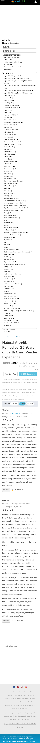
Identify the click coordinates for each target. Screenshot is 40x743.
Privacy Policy (17, 719)
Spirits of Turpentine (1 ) (12, 298)
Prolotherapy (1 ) (9, 281)
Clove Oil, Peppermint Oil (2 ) (13, 144)
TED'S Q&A (6, 331)
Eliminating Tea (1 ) (10, 169)
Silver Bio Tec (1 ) (9, 296)
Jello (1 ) (7, 225)
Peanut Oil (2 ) (9, 269)
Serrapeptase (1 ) (9, 294)
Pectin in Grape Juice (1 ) (12, 274)
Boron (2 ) (7, 112)
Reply (7, 490)
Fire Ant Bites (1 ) (10, 178)
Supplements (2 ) (10, 301)
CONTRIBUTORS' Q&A (10, 330)
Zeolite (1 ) (7, 325)
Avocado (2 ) (8, 98)
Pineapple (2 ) (9, 276)
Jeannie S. (15, 413)
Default (14, 404)
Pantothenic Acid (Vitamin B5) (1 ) (14, 264)
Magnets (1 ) (8, 240)
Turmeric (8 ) (8, 64)
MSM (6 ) (7, 247)
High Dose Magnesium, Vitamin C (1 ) (16, 208)
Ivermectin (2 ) (9, 223)
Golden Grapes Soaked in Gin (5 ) (15, 205)
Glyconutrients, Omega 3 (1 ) (13, 203)
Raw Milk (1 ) (8, 286)
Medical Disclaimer (18, 716)
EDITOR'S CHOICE (9, 51)
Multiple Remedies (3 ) (11, 250)
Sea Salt (6, 291)
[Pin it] (6, 363)
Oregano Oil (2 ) (9, 259)
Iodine (5, 220)
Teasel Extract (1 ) (10, 303)
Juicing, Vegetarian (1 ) (11, 227)
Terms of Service (30, 716)
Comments (28, 374)
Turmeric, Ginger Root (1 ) (12, 308)
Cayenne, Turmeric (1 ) (11, 130)
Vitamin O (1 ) (8, 316)
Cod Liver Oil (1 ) (9, 149)
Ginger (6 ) (8, 196)
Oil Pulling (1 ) (8, 257)
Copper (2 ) (8, 156)
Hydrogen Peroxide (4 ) (12, 218)
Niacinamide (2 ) (9, 254)
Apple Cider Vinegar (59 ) (12, 57)
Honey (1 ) (7, 213)
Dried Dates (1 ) (9, 166)
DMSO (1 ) (7, 164)
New (23, 404)
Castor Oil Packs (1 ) (10, 125)
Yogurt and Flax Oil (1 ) (11, 323)
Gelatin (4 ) (8, 191)
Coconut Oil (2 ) (9, 147)
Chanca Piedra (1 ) (10, 134)
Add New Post (10, 374)
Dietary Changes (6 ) (11, 161)
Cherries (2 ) (8, 137)
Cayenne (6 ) (8, 127)
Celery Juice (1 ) (9, 132)
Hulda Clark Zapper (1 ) (11, 215)
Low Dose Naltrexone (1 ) (12, 235)
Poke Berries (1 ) (9, 279)
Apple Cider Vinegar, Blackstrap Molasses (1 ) (18, 90)
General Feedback (9, 193)
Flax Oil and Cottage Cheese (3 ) (14, 181)
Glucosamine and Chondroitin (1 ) (15, 201)
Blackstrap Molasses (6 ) (12, 107)
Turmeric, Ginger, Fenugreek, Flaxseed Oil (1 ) (19, 311)
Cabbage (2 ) (8, 117)
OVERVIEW (6, 47)
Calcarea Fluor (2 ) (10, 120)
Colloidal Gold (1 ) (10, 152)
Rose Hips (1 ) (9, 289)
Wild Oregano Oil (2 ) (11, 320)
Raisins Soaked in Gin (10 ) (13, 62)
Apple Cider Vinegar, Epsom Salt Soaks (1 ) (18, 93)
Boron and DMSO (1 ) (11, 115)
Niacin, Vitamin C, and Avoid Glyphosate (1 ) (18, 252)
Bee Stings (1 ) (9, 103)
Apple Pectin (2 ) (9, 95)
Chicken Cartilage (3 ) (11, 139)
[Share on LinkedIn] (9, 363)
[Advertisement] (20, 663)
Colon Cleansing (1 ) (10, 154)
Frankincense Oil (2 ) (11, 183)
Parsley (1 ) (8, 267)
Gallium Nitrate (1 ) (10, 186)
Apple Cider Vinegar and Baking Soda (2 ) (17, 78)
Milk (5, 242)
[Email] (12, 363)
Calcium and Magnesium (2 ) (13, 122)
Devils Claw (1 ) (9, 159)
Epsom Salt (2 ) (9, 171)
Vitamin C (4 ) (8, 313)
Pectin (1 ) (7, 272)
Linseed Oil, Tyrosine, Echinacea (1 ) (15, 232)
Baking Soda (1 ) (9, 100)
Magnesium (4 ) (9, 237)
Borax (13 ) (7, 59)
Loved (31, 404)
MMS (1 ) (7, 245)
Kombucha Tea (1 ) (10, 230)
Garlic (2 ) (7, 188)
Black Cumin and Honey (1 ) (13, 105)
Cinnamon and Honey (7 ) (12, 67)
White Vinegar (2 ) (10, 318)
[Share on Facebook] (4, 363)
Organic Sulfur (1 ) (10, 262)
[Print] (14, 363)
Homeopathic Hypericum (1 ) (13, 210)
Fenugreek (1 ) (9, 176)
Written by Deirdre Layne (27, 363)
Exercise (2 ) (8, 174)
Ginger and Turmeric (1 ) (12, 198)
